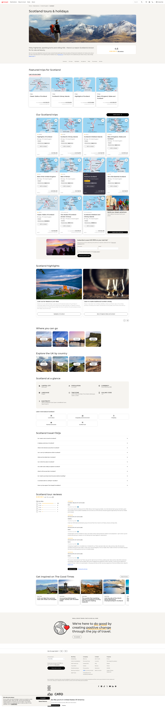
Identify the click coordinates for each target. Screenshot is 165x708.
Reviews (96, 665)
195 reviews (121, 51)
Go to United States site (54, 705)
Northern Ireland (93, 364)
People (108, 663)
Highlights (77, 61)
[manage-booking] (149, 2)
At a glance (83, 61)
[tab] (35, 74)
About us (85, 658)
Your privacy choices (89, 670)
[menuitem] (5, 2)
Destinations (13, 2)
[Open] (53, 497)
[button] (55, 120)
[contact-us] (152, 2)
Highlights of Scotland (59, 314)
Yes (61, 651)
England (77, 364)
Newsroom (97, 668)
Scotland (44, 364)
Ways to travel (22, 2)
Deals (28, 2)
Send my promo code (84, 255)
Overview (65, 61)
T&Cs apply (56, 664)
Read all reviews (72, 569)
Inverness (43, 339)
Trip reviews (94, 61)
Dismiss (64, 705)
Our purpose (77, 636)
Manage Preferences (43, 701)
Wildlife (108, 668)
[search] (136, 2)
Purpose (109, 656)
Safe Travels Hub (74, 663)
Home (30, 5)
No (65, 651)
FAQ (96, 663)
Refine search (117, 114)
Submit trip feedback (75, 661)
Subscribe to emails (56, 668)
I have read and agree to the (89, 251)
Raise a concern (98, 670)
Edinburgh (60, 54)
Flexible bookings (75, 668)
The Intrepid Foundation (112, 661)
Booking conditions (75, 670)
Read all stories (124, 576)
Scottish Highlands (93, 339)
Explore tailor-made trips (117, 232)
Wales (60, 364)
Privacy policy (86, 668)
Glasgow (77, 339)
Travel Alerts (73, 665)
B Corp (108, 658)
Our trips (70, 61)
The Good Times (86, 661)
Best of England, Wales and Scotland (106, 314)
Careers (84, 665)
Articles (100, 61)
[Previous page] (124, 320)
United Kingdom (44, 5)
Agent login (73, 672)
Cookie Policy (14, 704)
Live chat (97, 661)
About (33, 2)
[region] (26, 700)
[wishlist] (146, 2)
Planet (108, 665)
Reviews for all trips (82, 569)
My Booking (73, 658)
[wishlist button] (55, 120)
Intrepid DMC (86, 663)
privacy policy (96, 251)
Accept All (42, 698)
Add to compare (43, 146)
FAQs (89, 61)
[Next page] (127, 320)
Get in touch (97, 658)
